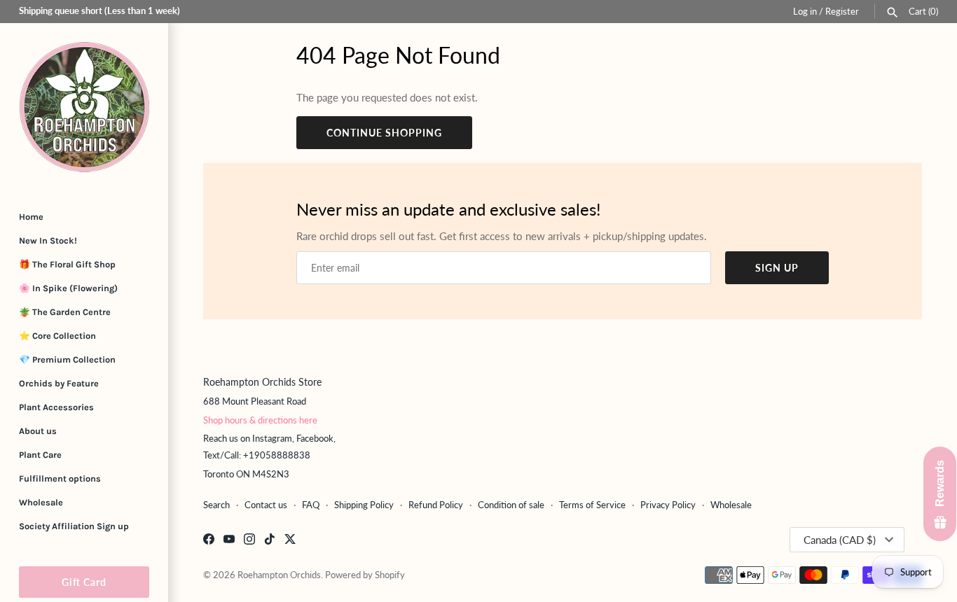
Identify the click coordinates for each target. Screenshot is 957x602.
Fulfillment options (60, 478)
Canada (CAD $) (840, 539)
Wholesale (41, 502)
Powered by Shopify (365, 574)
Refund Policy (435, 504)
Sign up (777, 268)
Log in (805, 11)
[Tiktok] (269, 540)
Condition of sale (511, 504)
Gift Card (84, 582)
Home (31, 216)
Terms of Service (592, 504)
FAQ (310, 504)
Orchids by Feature (59, 383)
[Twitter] (290, 540)
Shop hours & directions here (260, 420)
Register (842, 11)
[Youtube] (229, 540)
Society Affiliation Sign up (74, 526)
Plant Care (40, 454)
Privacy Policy (668, 504)
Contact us (266, 504)
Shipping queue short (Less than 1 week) (99, 10)
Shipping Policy (364, 504)
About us (38, 431)
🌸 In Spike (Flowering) (68, 288)
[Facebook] (208, 540)
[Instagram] (249, 540)
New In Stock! (48, 240)
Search (216, 504)
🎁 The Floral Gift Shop (67, 264)
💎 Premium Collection (67, 359)
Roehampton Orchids (279, 574)
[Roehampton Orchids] (84, 107)
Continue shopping (384, 133)
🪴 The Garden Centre (65, 312)
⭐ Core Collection (57, 335)
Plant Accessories (56, 407)
